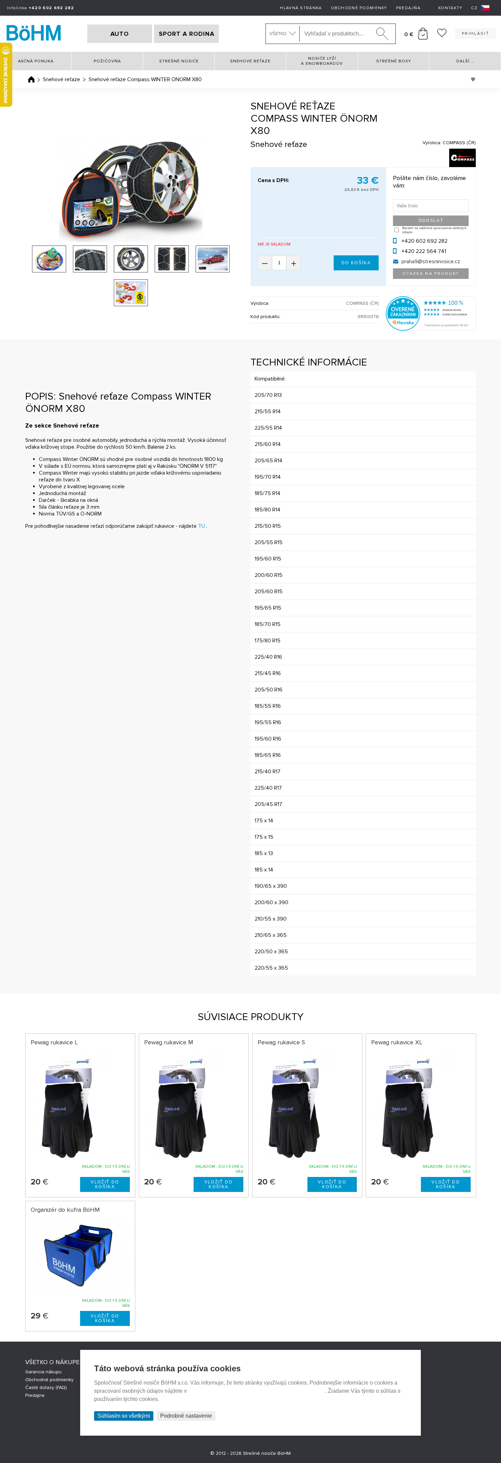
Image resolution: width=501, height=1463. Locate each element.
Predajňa (408, 8)
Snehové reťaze (250, 61)
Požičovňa (107, 61)
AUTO (119, 34)
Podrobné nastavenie (186, 1416)
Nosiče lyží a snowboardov (322, 61)
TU (201, 526)
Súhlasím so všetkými (123, 1416)
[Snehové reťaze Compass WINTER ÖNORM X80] (131, 188)
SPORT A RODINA (186, 34)
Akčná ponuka (36, 61)
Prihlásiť (475, 33)
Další (465, 61)
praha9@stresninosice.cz (430, 261)
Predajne (35, 1395)
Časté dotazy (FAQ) (46, 1387)
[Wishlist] (441, 35)
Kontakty (450, 8)
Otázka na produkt (431, 273)
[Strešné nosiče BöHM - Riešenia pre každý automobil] (33, 33)
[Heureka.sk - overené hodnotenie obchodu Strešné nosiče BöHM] (431, 329)
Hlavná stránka (301, 8)
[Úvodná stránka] (31, 79)
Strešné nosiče (179, 61)
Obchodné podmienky (359, 8)
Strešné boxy (393, 61)
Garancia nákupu (43, 1372)
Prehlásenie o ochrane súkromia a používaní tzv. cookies (256, 1391)
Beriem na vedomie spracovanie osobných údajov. (434, 230)
